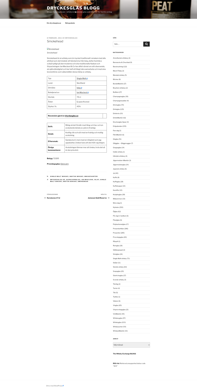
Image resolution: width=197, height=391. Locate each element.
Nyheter (116, 207)
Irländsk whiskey (119, 156)
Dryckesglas (71, 38)
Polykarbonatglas (119, 224)
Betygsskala (70, 23)
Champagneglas (119, 96)
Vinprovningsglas (119, 309)
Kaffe (115, 177)
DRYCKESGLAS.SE (57, 179)
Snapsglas (117, 271)
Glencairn (65, 164)
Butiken (116, 92)
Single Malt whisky (59, 176)
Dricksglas (117, 105)
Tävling (115, 284)
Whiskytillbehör (118, 331)
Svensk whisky (118, 280)
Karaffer (116, 190)
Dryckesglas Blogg (73, 7)
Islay (79, 88)
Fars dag (116, 130)
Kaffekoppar (117, 186)
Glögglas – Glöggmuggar (122, 143)
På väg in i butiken (119, 216)
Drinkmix (116, 113)
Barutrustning (118, 67)
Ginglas (115, 139)
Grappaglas (117, 147)
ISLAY (96, 179)
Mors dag (116, 203)
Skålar (115, 263)
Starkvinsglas (118, 275)
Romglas (116, 246)
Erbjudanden (117, 126)
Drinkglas (116, 109)
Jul (114, 173)
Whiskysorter (91, 176)
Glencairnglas (73, 179)
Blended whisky (118, 75)
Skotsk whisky (76, 176)
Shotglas (116, 254)
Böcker (115, 79)
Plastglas (116, 220)
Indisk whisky (118, 152)
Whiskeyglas (117, 318)
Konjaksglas (117, 194)
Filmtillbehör (117, 135)
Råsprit (115, 241)
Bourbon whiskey (119, 88)
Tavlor (115, 288)
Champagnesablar (119, 101)
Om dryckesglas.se (54, 23)
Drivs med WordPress (54, 386)
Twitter (115, 297)
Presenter (116, 233)
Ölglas (115, 211)
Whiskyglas (117, 322)
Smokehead (83, 181)
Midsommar (117, 199)
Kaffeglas (116, 182)
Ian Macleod (82, 92)
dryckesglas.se (71, 116)
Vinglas (115, 305)
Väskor (115, 301)
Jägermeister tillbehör (121, 160)
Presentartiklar (118, 229)
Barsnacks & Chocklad (121, 62)
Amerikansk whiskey (120, 58)
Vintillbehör (117, 314)
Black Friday (117, 71)
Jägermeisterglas (119, 165)
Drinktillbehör (118, 118)
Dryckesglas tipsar (119, 122)
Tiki (114, 293)
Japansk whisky (118, 169)
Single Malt (81, 78)
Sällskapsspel (118, 250)
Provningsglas (118, 237)
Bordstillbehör (118, 84)
